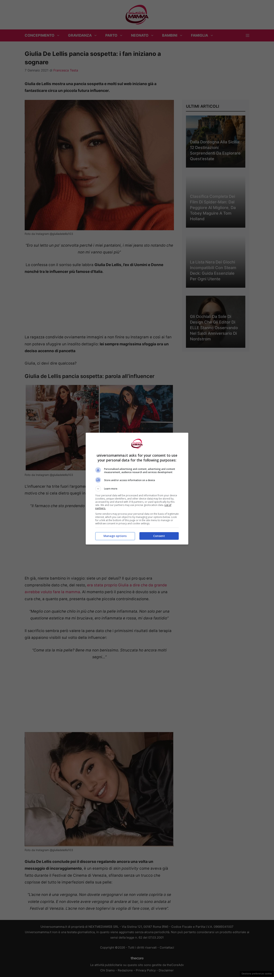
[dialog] (137, 489)
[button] (137, 489)
